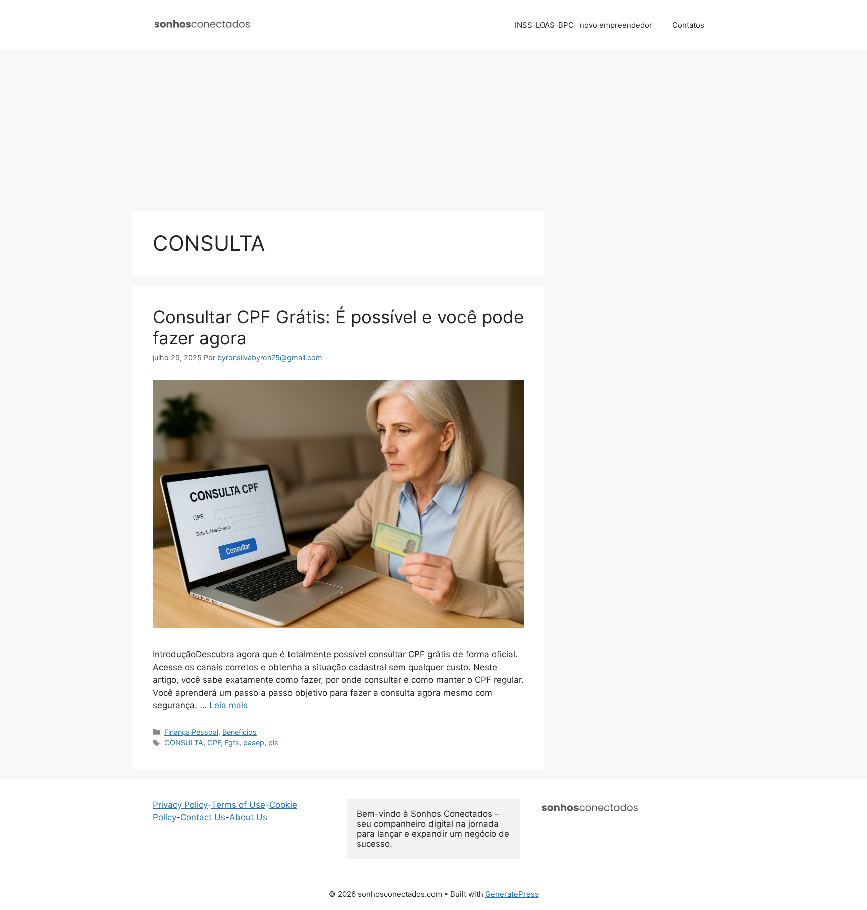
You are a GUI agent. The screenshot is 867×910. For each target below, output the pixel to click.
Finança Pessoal (191, 732)
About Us (248, 817)
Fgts (232, 742)
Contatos (688, 25)
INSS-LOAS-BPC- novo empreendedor (583, 25)
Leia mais (228, 705)
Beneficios (239, 732)
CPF (214, 742)
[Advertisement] (433, 125)
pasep (253, 742)
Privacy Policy (180, 805)
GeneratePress (512, 894)
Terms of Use (238, 805)
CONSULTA (183, 742)
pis (273, 742)
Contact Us (202, 817)
